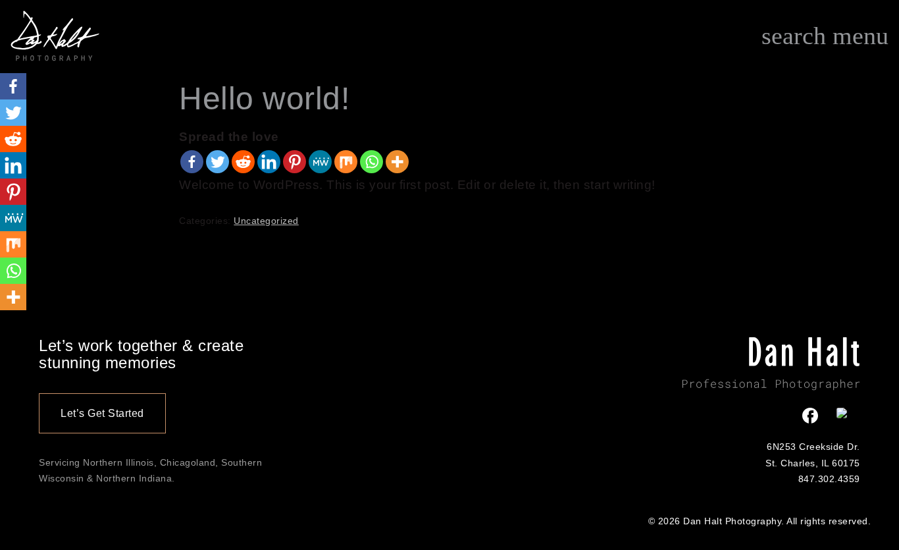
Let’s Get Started (102, 413)
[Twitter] (217, 161)
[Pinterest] (294, 161)
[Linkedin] (268, 161)
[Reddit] (243, 161)
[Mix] (345, 161)
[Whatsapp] (371, 161)
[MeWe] (320, 161)
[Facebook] (191, 161)
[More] (397, 161)
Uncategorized (266, 220)
